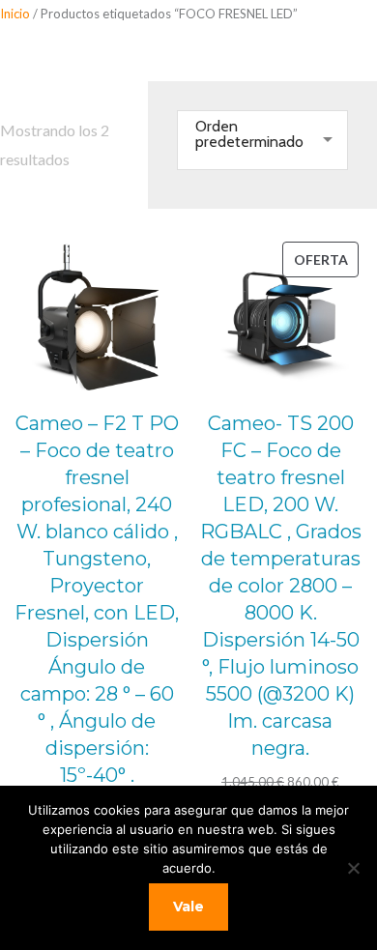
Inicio (15, 13)
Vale (188, 906)
